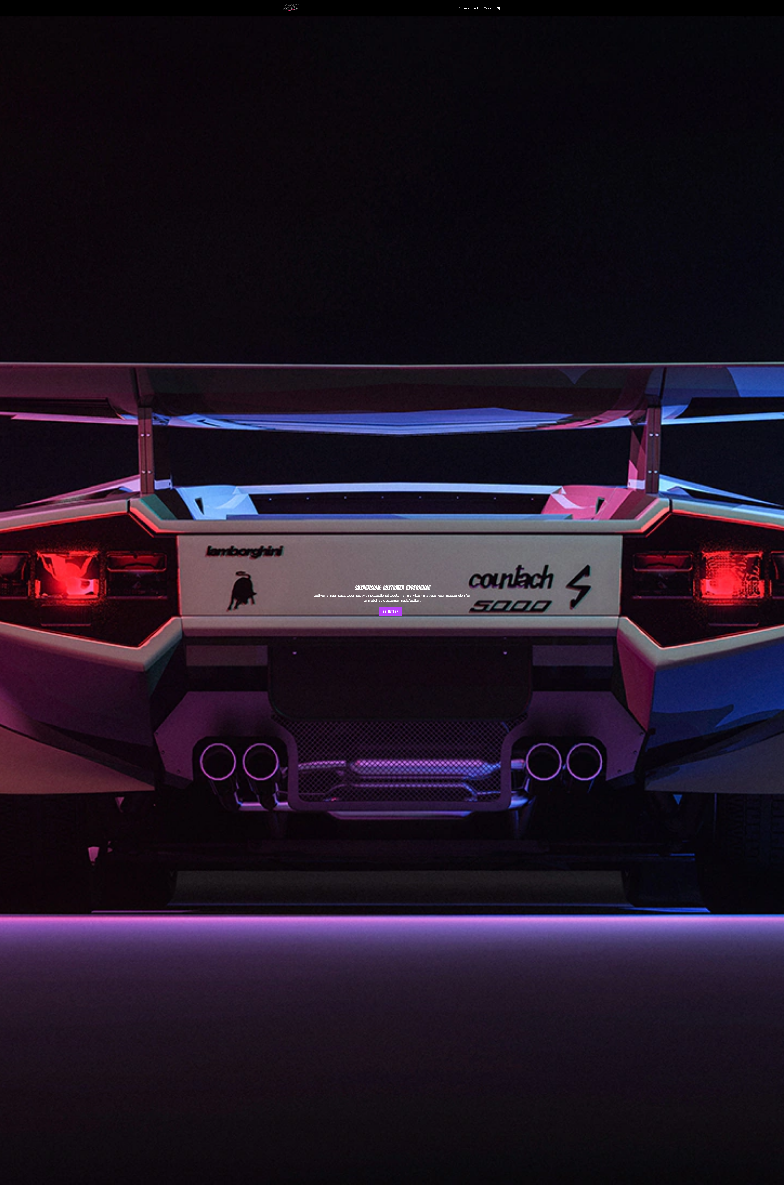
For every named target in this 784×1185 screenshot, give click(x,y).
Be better (390, 611)
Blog (488, 8)
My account (468, 8)
